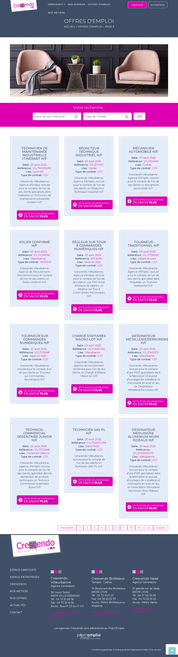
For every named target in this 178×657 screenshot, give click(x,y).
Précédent (67, 527)
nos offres (18, 598)
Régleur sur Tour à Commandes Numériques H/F (89, 245)
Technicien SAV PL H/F (88, 431)
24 (148, 527)
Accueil (69, 26)
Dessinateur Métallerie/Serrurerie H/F (143, 339)
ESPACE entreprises (24, 577)
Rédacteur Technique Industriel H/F (89, 152)
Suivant (160, 527)
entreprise (158, 4)
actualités (18, 605)
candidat (137, 4)
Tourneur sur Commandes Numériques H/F (34, 339)
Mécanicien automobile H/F (143, 150)
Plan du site (155, 649)
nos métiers (19, 591)
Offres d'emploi (90, 26)
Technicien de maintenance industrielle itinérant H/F (34, 153)
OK (139, 116)
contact (16, 612)
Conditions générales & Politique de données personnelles (120, 649)
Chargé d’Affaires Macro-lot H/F (89, 337)
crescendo (18, 584)
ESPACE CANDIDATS (23, 569)
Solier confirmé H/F (34, 243)
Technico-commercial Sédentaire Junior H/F (34, 435)
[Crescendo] (24, 6)
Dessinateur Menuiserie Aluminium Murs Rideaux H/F (143, 435)
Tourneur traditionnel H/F (143, 243)
